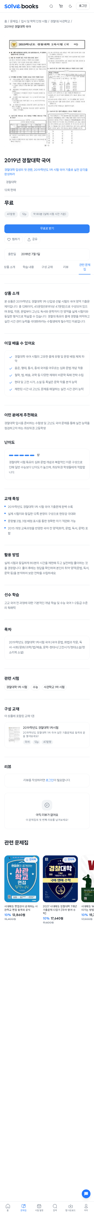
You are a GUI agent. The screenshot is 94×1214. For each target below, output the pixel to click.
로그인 (83, 6)
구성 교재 (47, 267)
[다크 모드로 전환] (70, 6)
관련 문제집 (84, 267)
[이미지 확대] (47, 91)
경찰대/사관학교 (60, 21)
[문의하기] (86, 1193)
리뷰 (65, 267)
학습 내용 (28, 267)
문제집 (14, 21)
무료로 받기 (47, 228)
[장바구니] (61, 6)
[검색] (51, 6)
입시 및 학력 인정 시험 (34, 21)
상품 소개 (9, 267)
